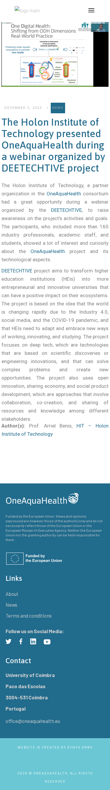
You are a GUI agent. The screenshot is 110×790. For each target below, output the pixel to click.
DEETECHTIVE (66, 210)
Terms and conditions (29, 615)
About (12, 594)
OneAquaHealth (64, 194)
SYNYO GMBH (80, 747)
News (58, 108)
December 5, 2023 (23, 108)
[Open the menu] (91, 10)
